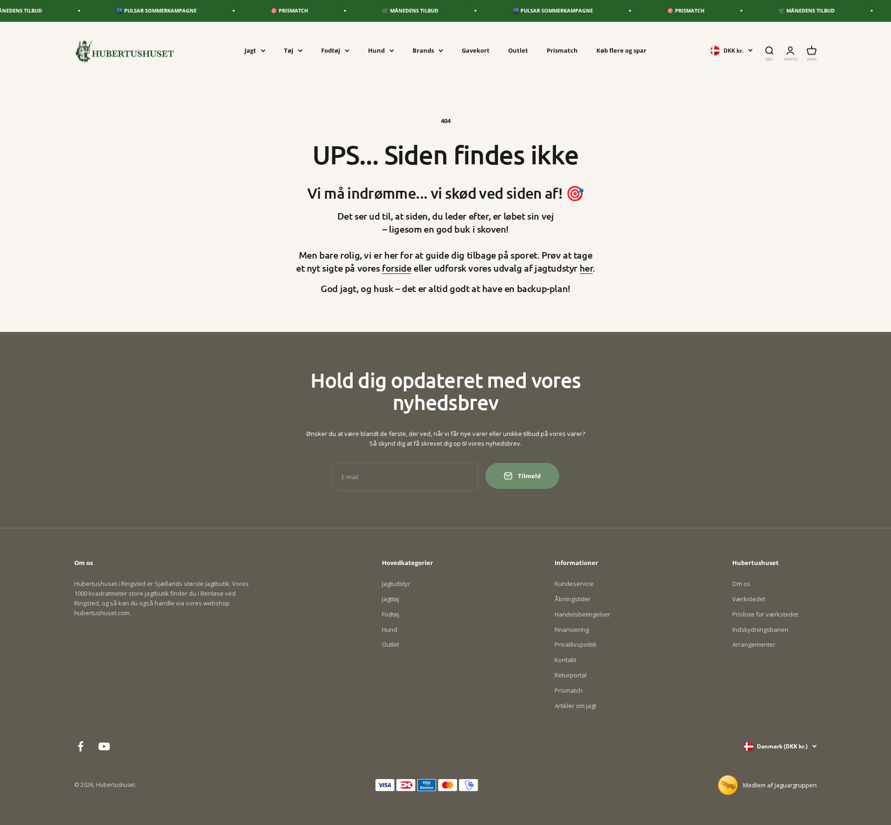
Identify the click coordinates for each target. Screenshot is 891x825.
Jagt (250, 50)
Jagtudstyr (396, 583)
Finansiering (572, 629)
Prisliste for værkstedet (765, 614)
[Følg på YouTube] (104, 746)
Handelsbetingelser (582, 614)
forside (396, 268)
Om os (741, 583)
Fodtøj (330, 50)
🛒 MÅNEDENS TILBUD (395, 10)
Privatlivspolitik (576, 644)
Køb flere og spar (621, 50)
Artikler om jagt (575, 706)
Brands (423, 50)
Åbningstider (573, 599)
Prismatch (562, 50)
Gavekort (476, 50)
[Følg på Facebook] (80, 746)
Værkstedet (748, 599)
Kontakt (565, 660)
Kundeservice (574, 583)
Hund (376, 50)
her (586, 268)
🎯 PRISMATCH (273, 10)
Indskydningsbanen (760, 629)
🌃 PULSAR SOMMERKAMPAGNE (141, 10)
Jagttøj (390, 599)
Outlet (518, 50)
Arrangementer (753, 644)
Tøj (288, 50)
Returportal (571, 675)
